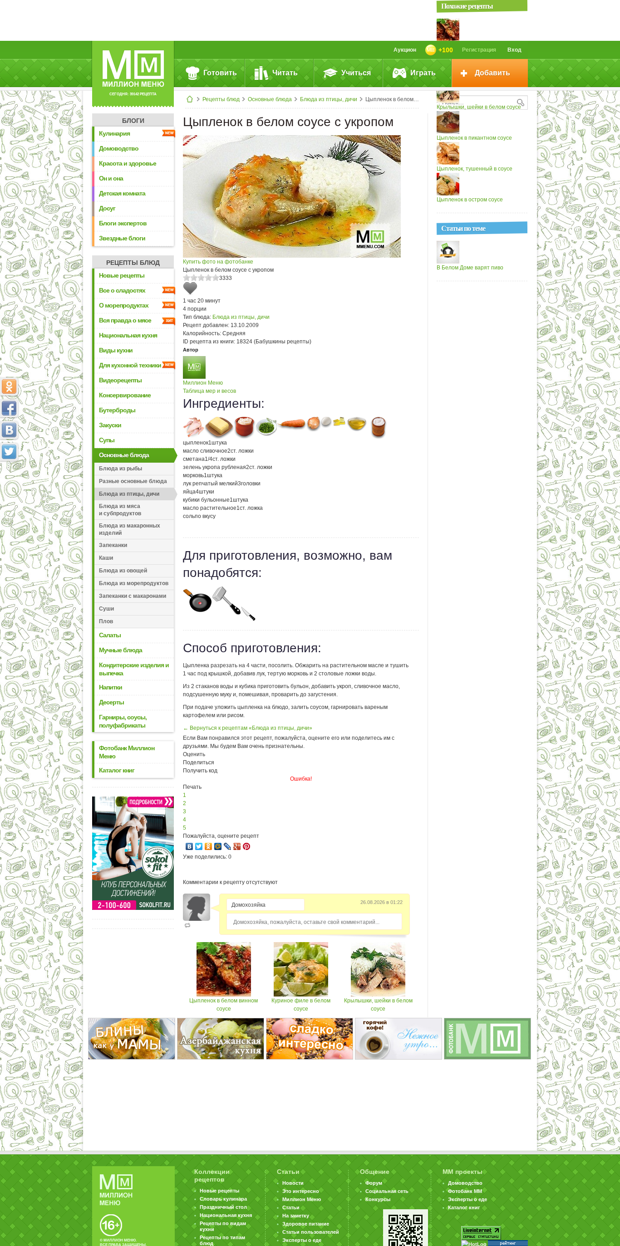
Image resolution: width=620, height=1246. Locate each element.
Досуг (107, 208)
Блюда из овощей (123, 570)
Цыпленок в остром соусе (470, 199)
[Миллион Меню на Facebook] (9, 408)
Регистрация (479, 50)
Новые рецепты (121, 275)
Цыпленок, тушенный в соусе (474, 169)
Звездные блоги (122, 238)
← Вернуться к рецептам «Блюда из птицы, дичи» (247, 728)
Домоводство (118, 148)
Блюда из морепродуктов (133, 583)
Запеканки (113, 545)
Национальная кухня (128, 335)
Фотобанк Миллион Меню (126, 752)
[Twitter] (199, 846)
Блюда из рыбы (120, 468)
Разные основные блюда (133, 481)
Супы (106, 440)
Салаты (110, 635)
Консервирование (125, 395)
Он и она (111, 178)
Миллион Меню (203, 383)
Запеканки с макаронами (132, 596)
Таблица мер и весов (209, 391)
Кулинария (114, 133)
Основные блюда (270, 99)
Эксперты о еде (301, 1240)
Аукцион (405, 50)
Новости (293, 1183)
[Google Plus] (237, 846)
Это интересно (300, 1191)
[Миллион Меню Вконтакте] (9, 430)
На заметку (295, 1215)
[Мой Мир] (218, 846)
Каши (106, 558)
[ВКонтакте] (189, 846)
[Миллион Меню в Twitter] (9, 452)
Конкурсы (377, 1199)
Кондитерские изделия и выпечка (134, 669)
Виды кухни (116, 350)
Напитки (110, 687)
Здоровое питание (305, 1223)
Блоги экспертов (123, 223)
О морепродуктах (123, 305)
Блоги (133, 120)
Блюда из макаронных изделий (129, 529)
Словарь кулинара (223, 1199)
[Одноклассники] (208, 846)
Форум (373, 1183)
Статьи (291, 1207)
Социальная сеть (386, 1191)
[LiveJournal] (227, 846)
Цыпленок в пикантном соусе (474, 138)
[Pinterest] (246, 846)
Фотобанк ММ (465, 1191)
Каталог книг (116, 770)
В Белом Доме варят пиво (470, 267)
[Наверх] (9, 491)
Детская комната (122, 193)
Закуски (110, 425)
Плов (106, 621)
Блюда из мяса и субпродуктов (120, 510)
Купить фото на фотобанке (218, 262)
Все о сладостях (122, 290)
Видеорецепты (120, 380)
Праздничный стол (223, 1207)
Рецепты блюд (221, 99)
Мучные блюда (120, 650)
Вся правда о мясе (125, 320)
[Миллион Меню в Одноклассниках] (9, 386)
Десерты (111, 702)
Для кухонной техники (130, 365)
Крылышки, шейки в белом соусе (479, 107)
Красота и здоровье (127, 163)
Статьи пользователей (310, 1232)
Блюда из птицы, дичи (328, 99)
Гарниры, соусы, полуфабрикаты (123, 721)
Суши (106, 609)
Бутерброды (117, 410)
